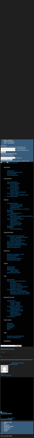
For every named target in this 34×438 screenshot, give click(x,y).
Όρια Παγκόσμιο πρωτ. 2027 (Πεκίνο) (20, 293)
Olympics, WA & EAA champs (18, 192)
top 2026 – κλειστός (15, 303)
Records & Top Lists (9, 297)
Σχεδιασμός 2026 (14, 207)
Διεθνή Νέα (10, 327)
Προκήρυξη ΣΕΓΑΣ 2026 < (14, 260)
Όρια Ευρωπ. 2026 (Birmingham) (18, 291)
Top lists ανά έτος (11, 300)
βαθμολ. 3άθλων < (15, 271)
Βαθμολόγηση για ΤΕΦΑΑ (14, 272)
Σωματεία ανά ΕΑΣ (15, 221)
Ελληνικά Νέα (10, 324)
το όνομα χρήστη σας (20, 148)
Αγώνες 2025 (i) (14, 186)
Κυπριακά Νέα (10, 326)
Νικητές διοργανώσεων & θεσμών (15, 235)
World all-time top (14, 312)
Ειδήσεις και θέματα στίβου (14, 337)
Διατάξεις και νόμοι (12, 214)
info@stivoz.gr (11, 418)
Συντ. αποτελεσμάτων (12, 196)
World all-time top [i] (15, 307)
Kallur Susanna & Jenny (18, 363)
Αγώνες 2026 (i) (14, 184)
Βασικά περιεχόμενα (9, 141)
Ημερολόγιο (7, 167)
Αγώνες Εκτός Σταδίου (13, 193)
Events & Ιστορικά (8, 232)
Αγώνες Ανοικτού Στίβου (13, 187)
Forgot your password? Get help (9, 153)
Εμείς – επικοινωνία (9, 143)
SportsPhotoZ (7, 341)
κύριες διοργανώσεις (12, 182)
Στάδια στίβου (13, 220)
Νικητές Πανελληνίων (15, 238)
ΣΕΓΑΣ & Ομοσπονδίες (16, 223)
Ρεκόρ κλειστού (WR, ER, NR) (15, 306)
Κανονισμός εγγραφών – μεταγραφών (19, 209)
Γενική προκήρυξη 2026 (16, 204)
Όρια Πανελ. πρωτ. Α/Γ (16, 285)
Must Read (9, 323)
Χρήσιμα (6, 199)
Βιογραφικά (10, 210)
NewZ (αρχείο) (7, 320)
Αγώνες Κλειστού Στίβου (13, 183)
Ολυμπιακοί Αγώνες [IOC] (13, 245)
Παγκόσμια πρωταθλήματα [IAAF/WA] (17, 244)
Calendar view (10, 170)
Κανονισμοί (7, 250)
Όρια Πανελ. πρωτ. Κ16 (16, 288)
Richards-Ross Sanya (7, 349)
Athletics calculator (8, 426)
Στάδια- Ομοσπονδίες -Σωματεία (15, 219)
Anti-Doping (10, 211)
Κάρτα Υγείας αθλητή (15, 217)
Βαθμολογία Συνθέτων (13, 269)
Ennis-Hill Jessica (13, 364)
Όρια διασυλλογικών (15, 283)
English (6, 430)
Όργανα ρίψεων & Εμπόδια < (14, 258)
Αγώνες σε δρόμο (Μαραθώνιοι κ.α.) (19, 194)
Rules (5, 423)
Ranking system (11, 266)
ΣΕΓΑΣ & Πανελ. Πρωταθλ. (14, 241)
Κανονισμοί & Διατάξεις (13, 255)
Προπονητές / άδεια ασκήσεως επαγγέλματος (21, 216)
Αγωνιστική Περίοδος (12, 203)
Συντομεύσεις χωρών (15, 224)
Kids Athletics (10, 226)
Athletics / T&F (8, 422)
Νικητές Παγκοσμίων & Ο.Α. (17, 240)
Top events (6, 425)
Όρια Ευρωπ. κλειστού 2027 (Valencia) (20, 292)
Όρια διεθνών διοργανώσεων (14, 289)
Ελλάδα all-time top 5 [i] (16, 309)
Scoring (6, 263)
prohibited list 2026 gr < (16, 213)
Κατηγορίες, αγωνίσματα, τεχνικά (15, 254)
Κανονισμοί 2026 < (12, 257)
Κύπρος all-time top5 (15, 315)
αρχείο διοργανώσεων (12, 175)
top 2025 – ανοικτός (15, 305)
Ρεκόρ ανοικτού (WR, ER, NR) (15, 310)
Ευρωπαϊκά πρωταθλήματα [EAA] (15, 243)
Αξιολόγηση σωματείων (16, 206)
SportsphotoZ (7, 427)
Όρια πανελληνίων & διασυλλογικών (16, 281)
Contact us (6, 429)
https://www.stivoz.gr (6, 375)
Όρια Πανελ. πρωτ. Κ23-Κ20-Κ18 (19, 286)
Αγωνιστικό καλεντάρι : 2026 (14, 172)
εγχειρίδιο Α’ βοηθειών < (16, 228)
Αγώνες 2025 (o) (14, 190)
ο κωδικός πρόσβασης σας (22, 150)
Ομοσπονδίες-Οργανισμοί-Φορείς (15, 336)
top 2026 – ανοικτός (15, 302)
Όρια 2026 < (13, 282)
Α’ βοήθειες (10, 227)
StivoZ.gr (3, 352)
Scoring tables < (11, 268)
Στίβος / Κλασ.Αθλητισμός (14, 247)
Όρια (5, 276)
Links (5, 332)
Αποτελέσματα (7, 178)
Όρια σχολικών (11, 279)
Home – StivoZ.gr (8, 140)
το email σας (18, 157)
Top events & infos (11, 173)
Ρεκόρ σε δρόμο (11, 316)
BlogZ (8, 329)
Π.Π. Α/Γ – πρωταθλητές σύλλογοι (19, 237)
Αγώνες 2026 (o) (14, 189)
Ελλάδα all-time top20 (15, 313)
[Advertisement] (17, 394)
